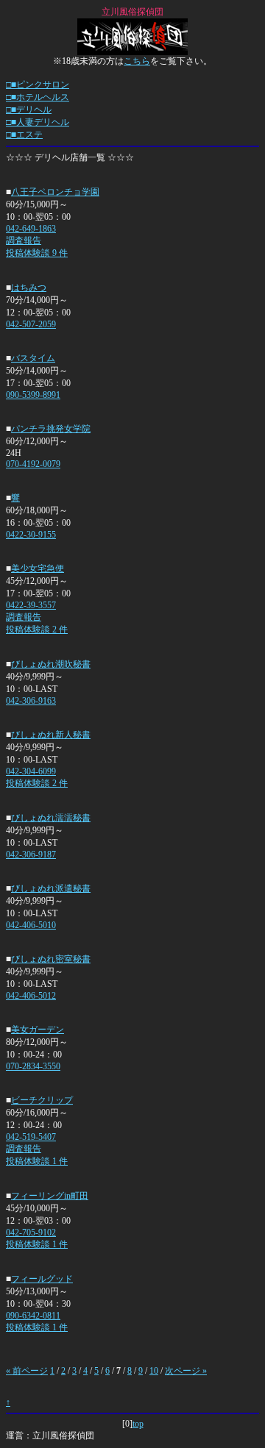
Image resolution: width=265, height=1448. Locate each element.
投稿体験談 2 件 (37, 629)
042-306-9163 (31, 701)
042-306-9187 (31, 854)
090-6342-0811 (33, 1315)
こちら (137, 61)
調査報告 (23, 240)
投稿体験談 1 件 (37, 1161)
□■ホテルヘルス (37, 97)
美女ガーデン (37, 1029)
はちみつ (28, 287)
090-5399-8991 (33, 395)
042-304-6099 (31, 771)
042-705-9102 (31, 1232)
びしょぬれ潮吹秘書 (51, 664)
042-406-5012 (31, 996)
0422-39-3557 (31, 605)
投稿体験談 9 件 (37, 253)
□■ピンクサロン (37, 84)
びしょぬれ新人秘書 (51, 735)
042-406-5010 (31, 925)
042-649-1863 (31, 229)
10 (153, 1371)
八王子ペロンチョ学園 (55, 192)
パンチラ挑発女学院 (51, 429)
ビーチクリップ (42, 1100)
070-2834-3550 (33, 1066)
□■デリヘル (29, 109)
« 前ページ (27, 1371)
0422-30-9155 (31, 534)
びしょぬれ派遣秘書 (51, 888)
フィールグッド (42, 1279)
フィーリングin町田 (49, 1196)
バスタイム (33, 358)
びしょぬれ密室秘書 (51, 959)
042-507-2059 (31, 324)
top (138, 1424)
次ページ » (186, 1371)
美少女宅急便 (37, 568)
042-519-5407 (31, 1137)
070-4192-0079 (33, 464)
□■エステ (24, 134)
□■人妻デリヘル (37, 122)
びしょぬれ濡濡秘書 (51, 818)
